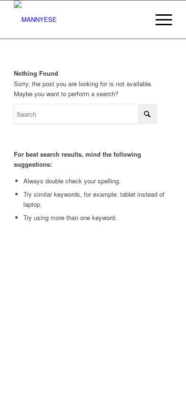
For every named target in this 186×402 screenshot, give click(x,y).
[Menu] (159, 19)
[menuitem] (159, 19)
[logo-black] (77, 19)
